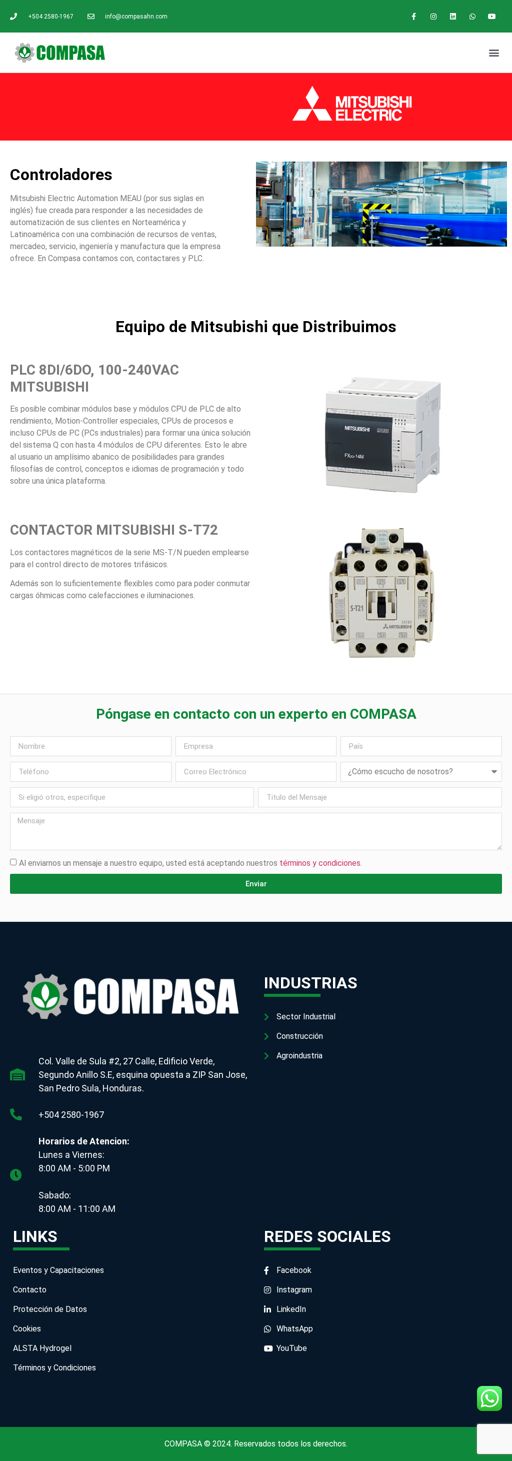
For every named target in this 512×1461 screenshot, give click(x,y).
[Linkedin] (452, 16)
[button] (494, 53)
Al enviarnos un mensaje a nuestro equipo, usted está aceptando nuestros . (190, 863)
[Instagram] (433, 16)
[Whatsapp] (472, 16)
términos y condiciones (320, 863)
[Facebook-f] (414, 16)
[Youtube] (492, 16)
